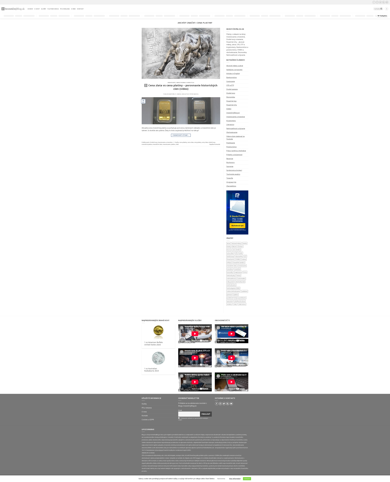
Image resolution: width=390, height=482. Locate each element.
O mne (73, 9)
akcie (228, 243)
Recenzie (229, 159)
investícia (230, 269)
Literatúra (230, 124)
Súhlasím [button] (247, 479)
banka (245, 243)
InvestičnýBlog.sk (233, 113)
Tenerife (229, 178)
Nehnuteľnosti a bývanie (235, 128)
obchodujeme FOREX (233, 288)
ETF (245, 256)
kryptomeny (238, 272)
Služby (43, 9)
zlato (177, 144)
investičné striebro (239, 262)
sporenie (230, 301)
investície (237, 269)
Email (180, 410)
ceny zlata (205, 142)
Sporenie (229, 166)
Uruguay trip (231, 182)
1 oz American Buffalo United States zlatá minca (153, 344)
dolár (240, 253)
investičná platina (147, 144)
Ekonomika (230, 97)
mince (238, 275)
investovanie (167, 144)
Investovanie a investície (185, 82)
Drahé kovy (172, 82)
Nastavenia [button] (221, 479)
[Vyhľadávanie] (381, 9)
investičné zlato (157, 144)
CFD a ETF (230, 85)
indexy (244, 259)
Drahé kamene (232, 89)
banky (229, 247)
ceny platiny (197, 142)
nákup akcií (230, 282)
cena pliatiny (183, 142)
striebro (229, 304)
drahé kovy (212, 142)
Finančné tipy (231, 101)
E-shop (37, 9)
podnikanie (242, 298)
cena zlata (190, 142)
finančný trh (230, 259)
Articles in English (233, 73)
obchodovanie (231, 285)
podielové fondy (232, 298)
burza (229, 250)
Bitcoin (235, 247)
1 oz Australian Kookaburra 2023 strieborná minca (151, 370)
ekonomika (239, 256)
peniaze (229, 295)
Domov (30, 9)
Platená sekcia (53, 9)
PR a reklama (65, 9)
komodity (230, 272)
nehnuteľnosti (231, 278)
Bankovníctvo (231, 77)
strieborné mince (240, 301)
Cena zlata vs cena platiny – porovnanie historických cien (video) (182, 87)
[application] (195, 333)
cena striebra (236, 250)
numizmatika (241, 278)
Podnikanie (230, 143)
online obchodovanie (233, 291)
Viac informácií (234, 479)
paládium (244, 291)
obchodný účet (240, 282)
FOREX (228, 109)
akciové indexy (236, 243)
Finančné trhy (231, 105)
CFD (236, 253)
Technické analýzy (233, 174)
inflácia (229, 262)
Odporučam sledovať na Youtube (235, 137)
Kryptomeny (231, 121)
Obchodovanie (231, 132)
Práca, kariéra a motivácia (236, 151)
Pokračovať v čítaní (181, 135)
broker (241, 247)
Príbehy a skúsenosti (234, 155)
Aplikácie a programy (234, 70)
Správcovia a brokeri (234, 170)
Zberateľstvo (231, 186)
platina (173, 144)
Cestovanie (230, 81)
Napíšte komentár (214, 144)
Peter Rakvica (193, 94)
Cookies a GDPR (148, 419)
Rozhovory (230, 162)
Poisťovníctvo (231, 147)
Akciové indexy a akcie (234, 66)
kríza (245, 272)
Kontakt (80, 9)
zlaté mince (242, 304)
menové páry (231, 275)
